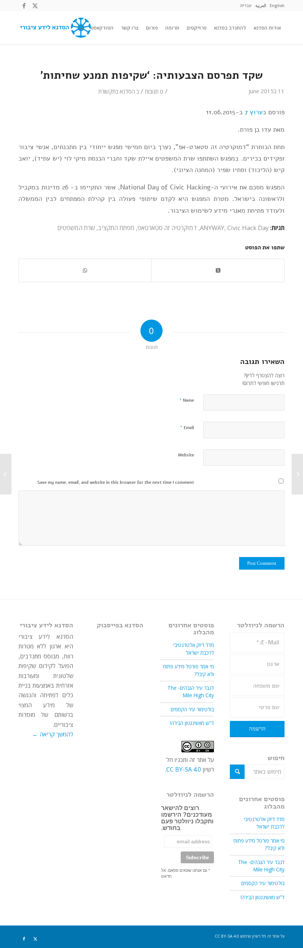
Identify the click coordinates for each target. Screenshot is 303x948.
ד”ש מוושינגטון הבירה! (263, 897)
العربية (260, 5)
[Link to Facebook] (24, 5)
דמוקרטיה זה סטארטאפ (167, 227)
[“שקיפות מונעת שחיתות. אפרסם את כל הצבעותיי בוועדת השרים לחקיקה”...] (297, 474)
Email (187, 427)
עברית (246, 5)
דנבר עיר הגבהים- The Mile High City (261, 865)
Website (186, 455)
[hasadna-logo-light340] (54, 27)
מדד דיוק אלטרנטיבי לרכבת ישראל (264, 823)
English (277, 5)
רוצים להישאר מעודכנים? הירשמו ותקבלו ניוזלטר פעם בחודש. (187, 818)
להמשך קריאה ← (52, 734)
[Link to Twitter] (35, 5)
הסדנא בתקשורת (116, 91)
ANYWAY (212, 227)
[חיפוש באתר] (81, 27)
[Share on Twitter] (218, 270)
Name (186, 400)
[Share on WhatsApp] (85, 270)
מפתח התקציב (116, 227)
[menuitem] (277, 5)
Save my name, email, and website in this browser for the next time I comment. (115, 482)
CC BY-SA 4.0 (183, 769)
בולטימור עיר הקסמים (263, 883)
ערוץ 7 (254, 112)
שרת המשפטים (76, 227)
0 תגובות (154, 91)
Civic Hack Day (248, 227)
